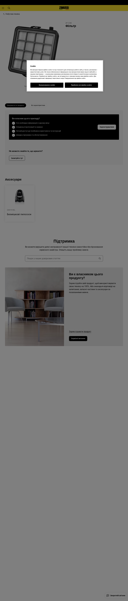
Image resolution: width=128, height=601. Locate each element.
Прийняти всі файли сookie (81, 85)
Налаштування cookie (47, 85)
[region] (64, 76)
